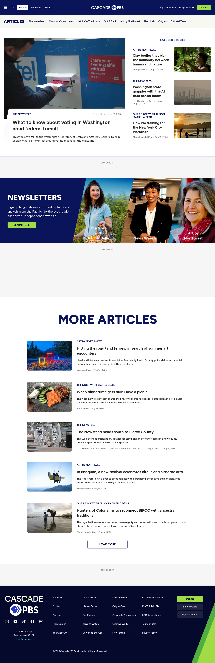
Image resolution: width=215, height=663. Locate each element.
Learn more (22, 224)
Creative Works (120, 624)
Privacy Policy (149, 632)
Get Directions (24, 639)
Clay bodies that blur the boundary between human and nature (151, 59)
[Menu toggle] (6, 7)
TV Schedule (89, 597)
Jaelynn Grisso (156, 101)
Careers (57, 615)
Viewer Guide (90, 606)
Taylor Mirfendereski (118, 448)
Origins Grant (119, 606)
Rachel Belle (83, 408)
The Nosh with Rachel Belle (96, 384)
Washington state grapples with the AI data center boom (149, 91)
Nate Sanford (137, 448)
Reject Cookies (190, 614)
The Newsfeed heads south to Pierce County (115, 432)
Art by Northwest (145, 49)
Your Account (60, 632)
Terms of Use (149, 624)
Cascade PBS (67, 651)
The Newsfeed (22, 114)
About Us (58, 597)
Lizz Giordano (139, 101)
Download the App (92, 632)
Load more (107, 544)
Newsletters (190, 606)
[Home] (24, 606)
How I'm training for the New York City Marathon (149, 127)
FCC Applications (151, 615)
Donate (204, 7)
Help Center (59, 624)
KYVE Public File (150, 606)
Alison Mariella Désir (143, 137)
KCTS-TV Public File (152, 597)
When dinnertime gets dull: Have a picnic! (113, 392)
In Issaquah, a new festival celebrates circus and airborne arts (130, 471)
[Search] (162, 7)
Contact (57, 606)
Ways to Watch (91, 624)
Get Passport (90, 615)
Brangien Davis (140, 69)
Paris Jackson (99, 114)
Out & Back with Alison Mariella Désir (149, 116)
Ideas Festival (119, 597)
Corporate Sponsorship (124, 615)
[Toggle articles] (65, 29)
